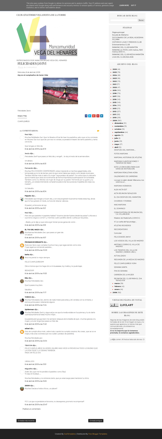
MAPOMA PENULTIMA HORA (126, 173)
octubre (118, 129)
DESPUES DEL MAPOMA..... (125, 150)
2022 (115, 81)
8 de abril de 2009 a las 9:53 (35, 225)
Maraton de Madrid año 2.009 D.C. (127, 218)
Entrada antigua (96, 421)
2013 (115, 109)
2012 (115, 111)
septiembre (120, 132)
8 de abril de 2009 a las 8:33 (35, 164)
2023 (115, 78)
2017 (115, 96)
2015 (115, 102)
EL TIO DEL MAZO (32, 230)
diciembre (119, 123)
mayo (117, 144)
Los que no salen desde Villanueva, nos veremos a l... (129, 181)
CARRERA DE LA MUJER (124, 275)
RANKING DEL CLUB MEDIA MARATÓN (128, 54)
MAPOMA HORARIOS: (123, 186)
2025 (115, 72)
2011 (114, 114)
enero (117, 289)
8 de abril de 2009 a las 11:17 (35, 292)
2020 (115, 87)
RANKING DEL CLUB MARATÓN (125, 47)
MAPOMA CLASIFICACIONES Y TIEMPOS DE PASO (126, 162)
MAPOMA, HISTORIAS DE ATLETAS (128, 157)
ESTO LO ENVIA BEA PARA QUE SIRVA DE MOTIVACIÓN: (127, 168)
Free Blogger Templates (97, 434)
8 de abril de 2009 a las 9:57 (35, 238)
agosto (118, 135)
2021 (115, 84)
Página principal (118, 32)
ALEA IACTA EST (120, 190)
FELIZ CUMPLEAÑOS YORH (125, 263)
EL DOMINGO (119, 209)
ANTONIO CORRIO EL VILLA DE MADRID (127, 245)
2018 (115, 93)
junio (117, 141)
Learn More (124, 5)
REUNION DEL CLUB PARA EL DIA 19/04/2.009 (128, 279)
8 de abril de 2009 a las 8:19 (35, 149)
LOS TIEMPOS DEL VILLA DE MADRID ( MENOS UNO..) (125, 251)
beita (27, 255)
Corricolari (118, 233)
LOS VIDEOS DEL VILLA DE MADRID (129, 241)
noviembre (119, 126)
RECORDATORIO (121, 229)
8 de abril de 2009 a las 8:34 (35, 191)
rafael (27, 328)
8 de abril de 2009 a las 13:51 (35, 364)
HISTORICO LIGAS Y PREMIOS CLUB (127, 42)
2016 (115, 99)
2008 (115, 292)
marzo (117, 283)
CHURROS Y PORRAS (122, 201)
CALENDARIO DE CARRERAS (126, 176)
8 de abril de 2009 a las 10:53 (36, 273)
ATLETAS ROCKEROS (122, 226)
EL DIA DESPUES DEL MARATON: (127, 197)
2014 (115, 105)
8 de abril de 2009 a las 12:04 (36, 341)
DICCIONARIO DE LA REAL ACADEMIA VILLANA (127, 38)
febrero (118, 286)
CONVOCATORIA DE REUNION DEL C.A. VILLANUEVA (128, 213)
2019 (115, 90)
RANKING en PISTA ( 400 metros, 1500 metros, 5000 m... (127, 51)
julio (116, 138)
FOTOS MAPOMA (121, 154)
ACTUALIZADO (120, 256)
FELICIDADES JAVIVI (122, 237)
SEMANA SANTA (120, 267)
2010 (115, 118)
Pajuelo (28, 196)
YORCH (28, 297)
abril (117, 147)
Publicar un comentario (32, 409)
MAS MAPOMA (120, 205)
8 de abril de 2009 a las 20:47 (36, 405)
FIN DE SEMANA (120, 271)
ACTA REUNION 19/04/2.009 (125, 193)
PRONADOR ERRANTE (34, 242)
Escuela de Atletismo (120, 35)
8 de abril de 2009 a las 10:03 (36, 250)
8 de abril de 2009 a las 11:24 (36, 305)
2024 (115, 75)
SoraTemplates (69, 434)
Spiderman (29, 309)
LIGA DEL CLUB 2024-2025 (122, 57)
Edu (26, 278)
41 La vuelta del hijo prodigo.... (125, 222)
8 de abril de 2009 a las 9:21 (35, 208)
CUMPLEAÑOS (31, 67)
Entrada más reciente (26, 421)
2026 (115, 69)
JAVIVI (27, 386)
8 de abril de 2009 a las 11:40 (36, 324)
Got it (133, 5)
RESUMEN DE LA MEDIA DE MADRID (129, 260)
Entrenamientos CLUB (121, 45)
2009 (115, 121)
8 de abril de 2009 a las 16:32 (36, 381)
